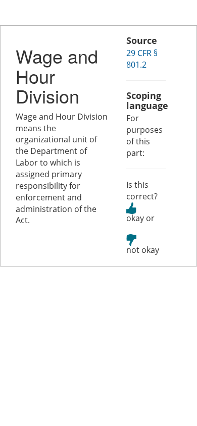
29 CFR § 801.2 (142, 58)
